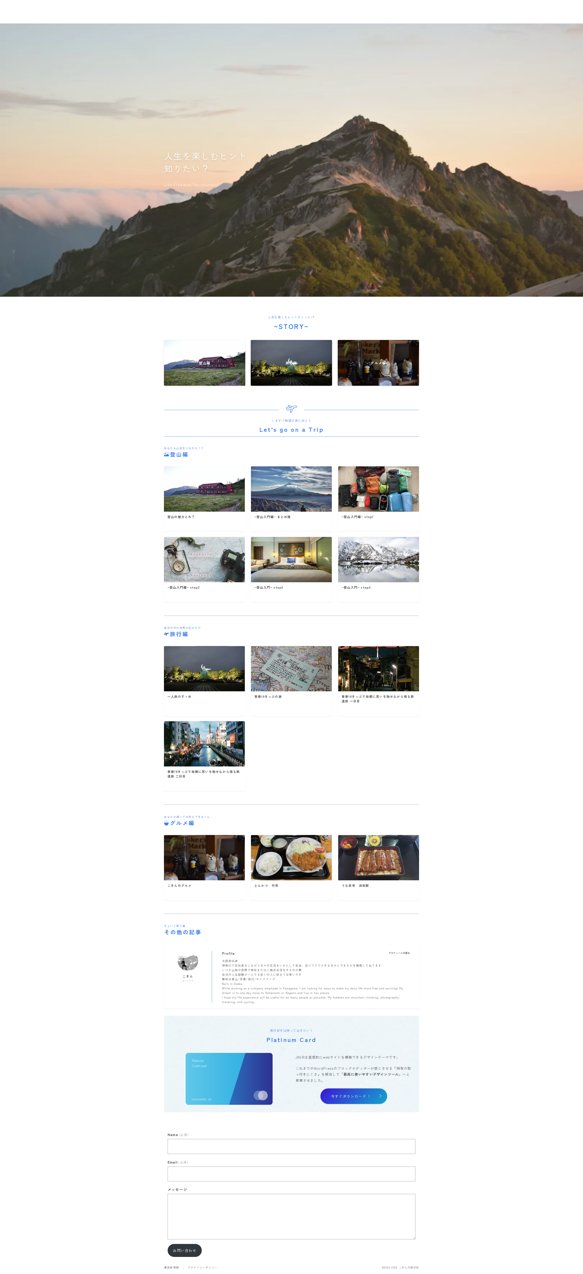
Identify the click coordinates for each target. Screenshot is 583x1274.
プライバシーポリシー (202, 1267)
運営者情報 (171, 1267)
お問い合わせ (184, 1250)
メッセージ (177, 1189)
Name (178, 1134)
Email (178, 1162)
